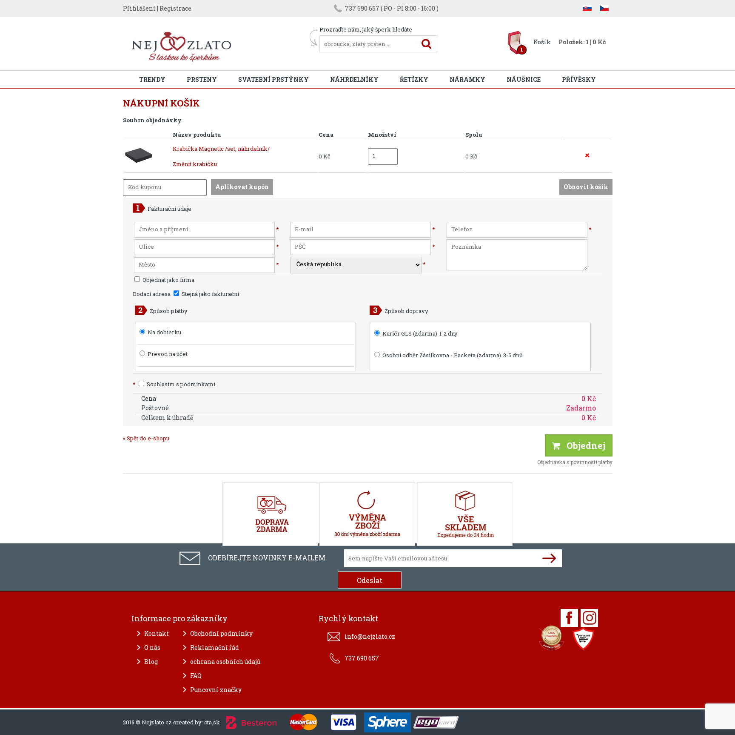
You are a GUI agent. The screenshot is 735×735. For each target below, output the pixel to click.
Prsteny (202, 79)
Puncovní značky (216, 690)
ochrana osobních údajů (225, 661)
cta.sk (212, 722)
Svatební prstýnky (273, 79)
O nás (152, 647)
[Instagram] (589, 618)
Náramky (467, 79)
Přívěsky (579, 79)
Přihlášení (139, 8)
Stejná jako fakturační (209, 294)
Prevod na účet (168, 354)
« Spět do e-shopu (146, 438)
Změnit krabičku (195, 164)
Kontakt (156, 633)
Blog (151, 661)
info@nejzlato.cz (370, 636)
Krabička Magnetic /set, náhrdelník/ (221, 148)
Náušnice (524, 79)
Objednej (582, 445)
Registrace (175, 8)
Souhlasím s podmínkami (174, 384)
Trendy (152, 79)
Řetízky (414, 79)
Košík (542, 42)
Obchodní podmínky (221, 633)
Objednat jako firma (167, 280)
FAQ (196, 676)
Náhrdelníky (354, 79)
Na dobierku (164, 332)
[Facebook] (569, 618)
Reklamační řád (214, 647)
